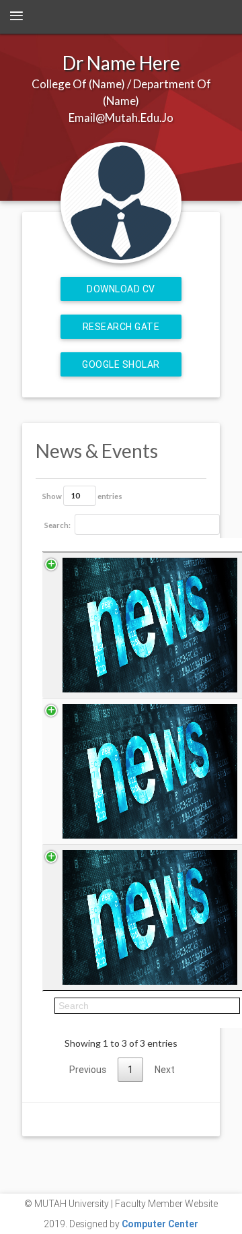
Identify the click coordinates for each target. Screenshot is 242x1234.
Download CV (121, 289)
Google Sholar (121, 364)
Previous (87, 1070)
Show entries (82, 495)
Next (165, 1070)
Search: (57, 525)
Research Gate (121, 327)
